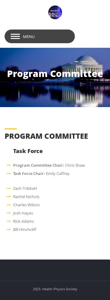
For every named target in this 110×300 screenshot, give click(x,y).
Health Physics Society (59, 289)
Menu (29, 36)
